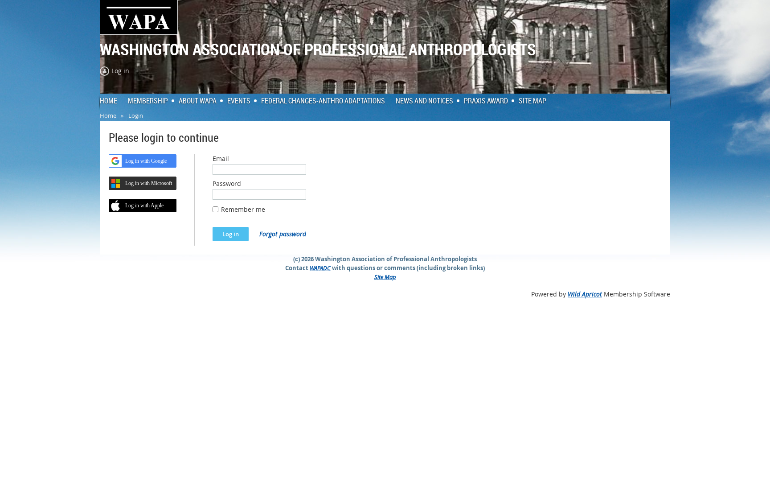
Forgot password (282, 234)
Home (108, 115)
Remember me (243, 209)
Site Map (385, 277)
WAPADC (320, 268)
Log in (120, 70)
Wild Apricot (585, 294)
